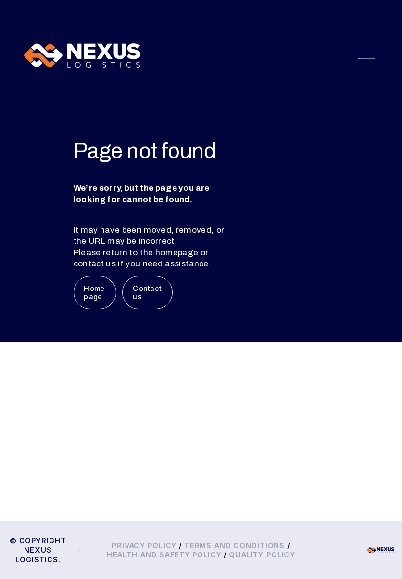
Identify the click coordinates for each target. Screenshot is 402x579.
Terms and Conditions (234, 545)
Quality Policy (262, 555)
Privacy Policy (144, 545)
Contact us (147, 292)
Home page (94, 292)
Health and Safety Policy (164, 555)
